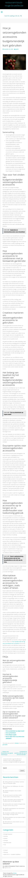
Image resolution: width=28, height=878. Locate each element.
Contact (6, 850)
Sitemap (6, 852)
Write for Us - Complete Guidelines (12, 854)
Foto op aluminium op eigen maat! (15, 731)
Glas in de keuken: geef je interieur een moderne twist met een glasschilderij (13, 800)
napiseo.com (7, 867)
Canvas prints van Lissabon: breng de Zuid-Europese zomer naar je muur (14, 804)
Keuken (5, 838)
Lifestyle (6, 840)
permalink (5, 744)
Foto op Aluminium (11, 733)
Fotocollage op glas (11, 734)
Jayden (17, 49)
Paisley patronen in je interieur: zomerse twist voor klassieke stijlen (13, 782)
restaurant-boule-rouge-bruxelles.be (14, 4)
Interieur (17, 743)
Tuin (5, 844)
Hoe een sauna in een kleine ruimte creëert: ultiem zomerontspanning (12, 795)
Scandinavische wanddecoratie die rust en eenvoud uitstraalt (20, 753)
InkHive (15, 873)
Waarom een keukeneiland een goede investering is (7, 753)
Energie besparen (8, 834)
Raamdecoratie (7, 842)
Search (5, 768)
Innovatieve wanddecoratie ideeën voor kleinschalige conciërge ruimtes (13, 813)
